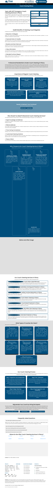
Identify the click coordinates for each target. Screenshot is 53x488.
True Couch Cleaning (14, 485)
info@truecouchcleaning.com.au (38, 411)
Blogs (17, 466)
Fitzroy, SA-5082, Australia (12, 411)
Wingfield (10, 438)
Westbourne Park (43, 438)
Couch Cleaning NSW (27, 470)
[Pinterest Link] (9, 475)
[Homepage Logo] (9, 1)
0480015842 (42, 2)
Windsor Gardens (21, 438)
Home (17, 465)
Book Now (23, 108)
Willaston (32, 438)
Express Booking (30, 1)
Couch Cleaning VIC (27, 465)
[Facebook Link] (6, 475)
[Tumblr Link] (13, 475)
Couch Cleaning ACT (27, 473)
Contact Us (17, 469)
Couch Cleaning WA (27, 467)
